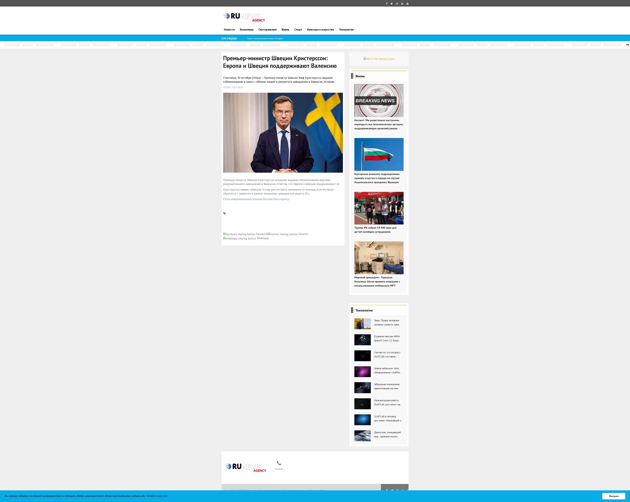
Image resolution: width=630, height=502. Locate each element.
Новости (229, 29)
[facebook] (386, 4)
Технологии (346, 29)
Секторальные (267, 29)
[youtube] (408, 4)
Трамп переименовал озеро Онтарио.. (265, 38)
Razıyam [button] (614, 496)
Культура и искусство (320, 29)
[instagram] (397, 4)
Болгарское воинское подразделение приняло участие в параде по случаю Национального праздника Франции (377, 178)
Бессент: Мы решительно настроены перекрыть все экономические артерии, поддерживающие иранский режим (378, 124)
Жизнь (285, 29)
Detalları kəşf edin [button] (157, 496)
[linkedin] (402, 4)
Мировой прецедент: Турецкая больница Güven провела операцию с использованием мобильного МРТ (377, 281)
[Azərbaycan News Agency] (245, 466)
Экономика (246, 29)
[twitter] (392, 4)
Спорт (298, 29)
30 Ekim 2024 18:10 (233, 87)
